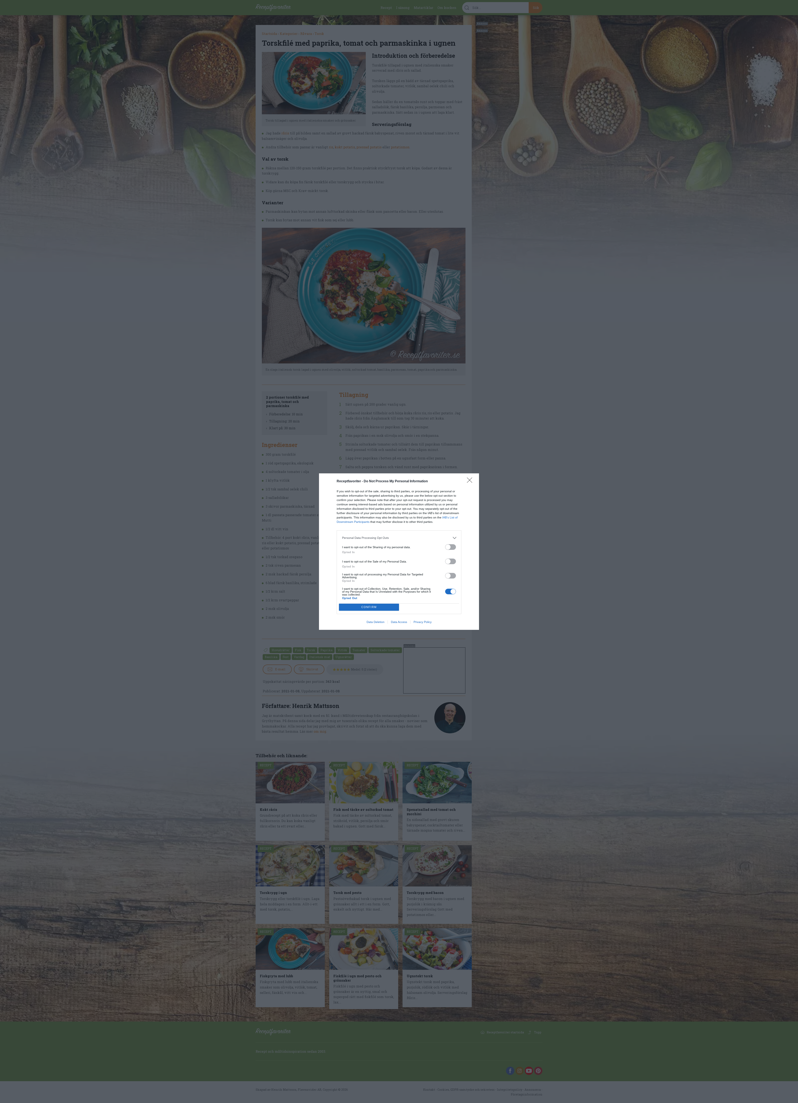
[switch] (450, 547)
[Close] (471, 481)
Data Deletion (375, 622)
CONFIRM (369, 607)
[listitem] (399, 538)
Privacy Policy (423, 622)
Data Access (399, 622)
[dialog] (399, 551)
